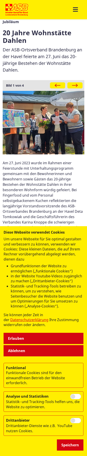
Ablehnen (16, 350)
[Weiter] (75, 85)
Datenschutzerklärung (29, 319)
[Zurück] (57, 85)
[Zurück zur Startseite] (16, 10)
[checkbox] (75, 396)
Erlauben (16, 338)
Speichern (70, 445)
